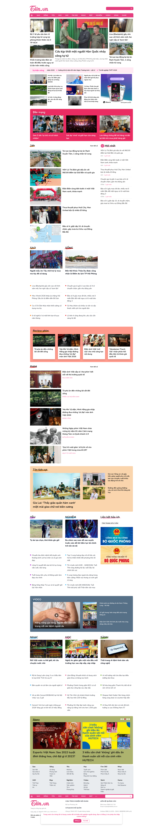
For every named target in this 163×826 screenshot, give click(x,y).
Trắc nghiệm (70, 781)
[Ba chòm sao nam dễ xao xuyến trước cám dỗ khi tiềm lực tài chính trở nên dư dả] (81, 529)
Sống (46, 15)
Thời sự (34, 781)
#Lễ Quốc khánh (68, 437)
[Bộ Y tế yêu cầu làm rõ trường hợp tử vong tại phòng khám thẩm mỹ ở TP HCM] (42, 25)
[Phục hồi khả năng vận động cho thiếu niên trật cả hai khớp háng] (74, 101)
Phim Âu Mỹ (104, 768)
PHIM (33, 366)
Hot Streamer (122, 781)
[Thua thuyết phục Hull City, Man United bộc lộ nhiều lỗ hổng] (45, 215)
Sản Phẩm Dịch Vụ (106, 779)
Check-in (52, 770)
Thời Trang (53, 779)
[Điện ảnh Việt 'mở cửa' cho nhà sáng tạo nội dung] (94, 340)
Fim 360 (75, 15)
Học (60, 15)
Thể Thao (35, 779)
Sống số (103, 781)
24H (66, 15)
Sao (38, 15)
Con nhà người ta (89, 768)
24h (32, 145)
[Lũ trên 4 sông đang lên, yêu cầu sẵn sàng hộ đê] (38, 101)
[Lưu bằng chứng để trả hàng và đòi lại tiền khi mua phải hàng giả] (115, 124)
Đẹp (90, 15)
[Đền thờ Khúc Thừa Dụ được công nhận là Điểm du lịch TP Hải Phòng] (81, 259)
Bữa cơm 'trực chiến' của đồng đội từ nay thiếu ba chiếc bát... (104, 754)
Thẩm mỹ (53, 781)
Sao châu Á (36, 768)
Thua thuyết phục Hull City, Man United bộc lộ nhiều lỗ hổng (116, 170)
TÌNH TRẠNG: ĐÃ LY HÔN (110, 523)
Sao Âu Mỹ (35, 770)
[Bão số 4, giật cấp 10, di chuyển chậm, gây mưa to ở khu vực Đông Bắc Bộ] (45, 233)
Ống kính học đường (90, 772)
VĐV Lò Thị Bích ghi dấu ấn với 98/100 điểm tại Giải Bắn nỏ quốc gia (115, 151)
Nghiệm (99, 15)
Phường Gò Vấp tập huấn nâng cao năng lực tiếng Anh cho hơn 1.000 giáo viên (82, 707)
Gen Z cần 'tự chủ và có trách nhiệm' (45, 136)
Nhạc (83, 15)
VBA (51, 772)
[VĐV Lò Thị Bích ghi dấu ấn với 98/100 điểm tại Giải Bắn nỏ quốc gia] (45, 177)
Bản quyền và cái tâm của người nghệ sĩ (47, 685)
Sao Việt (35, 766)
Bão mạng (39, 112)
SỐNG (69, 248)
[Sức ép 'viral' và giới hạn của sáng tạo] (81, 124)
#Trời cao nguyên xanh (70, 397)
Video (108, 15)
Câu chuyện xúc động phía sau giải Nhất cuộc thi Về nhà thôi (54, 754)
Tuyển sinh (87, 766)
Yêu (53, 15)
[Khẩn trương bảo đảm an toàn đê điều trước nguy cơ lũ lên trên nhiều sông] (42, 51)
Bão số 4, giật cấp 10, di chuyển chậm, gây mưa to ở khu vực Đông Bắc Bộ (115, 202)
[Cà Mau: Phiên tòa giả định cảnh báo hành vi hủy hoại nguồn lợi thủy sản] (74, 90)
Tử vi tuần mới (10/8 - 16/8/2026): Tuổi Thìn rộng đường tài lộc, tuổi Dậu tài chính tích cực (82, 567)
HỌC (68, 637)
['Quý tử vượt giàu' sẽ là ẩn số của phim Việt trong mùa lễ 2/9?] (45, 454)
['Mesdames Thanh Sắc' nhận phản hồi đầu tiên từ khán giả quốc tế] (119, 340)
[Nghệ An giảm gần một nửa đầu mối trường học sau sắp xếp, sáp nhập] (81, 649)
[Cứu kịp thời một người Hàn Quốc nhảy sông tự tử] (81, 34)
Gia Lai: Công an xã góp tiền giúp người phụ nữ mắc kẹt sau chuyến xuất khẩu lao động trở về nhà (119, 477)
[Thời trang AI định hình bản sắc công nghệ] (117, 649)
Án (33, 783)
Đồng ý (77, 821)
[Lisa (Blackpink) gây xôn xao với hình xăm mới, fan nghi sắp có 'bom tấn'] (121, 25)
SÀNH (104, 637)
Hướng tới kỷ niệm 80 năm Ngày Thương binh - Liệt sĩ (59, 70)
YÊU (32, 517)
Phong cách (53, 768)
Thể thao (86, 785)
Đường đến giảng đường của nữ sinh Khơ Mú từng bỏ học (119, 490)
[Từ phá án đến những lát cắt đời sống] (44, 340)
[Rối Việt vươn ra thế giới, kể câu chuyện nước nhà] (46, 649)
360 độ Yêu (70, 770)
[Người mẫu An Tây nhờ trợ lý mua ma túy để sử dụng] (46, 259)
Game (124, 15)
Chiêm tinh (70, 779)
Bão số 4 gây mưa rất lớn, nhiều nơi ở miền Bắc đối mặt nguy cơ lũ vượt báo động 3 (81, 298)
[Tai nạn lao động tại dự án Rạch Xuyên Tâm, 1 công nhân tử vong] (121, 48)
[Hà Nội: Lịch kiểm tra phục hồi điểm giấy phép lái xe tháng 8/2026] (38, 79)
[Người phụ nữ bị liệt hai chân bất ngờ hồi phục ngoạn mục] (74, 79)
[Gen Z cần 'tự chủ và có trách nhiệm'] (48, 124)
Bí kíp (85, 770)
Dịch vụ (103, 783)
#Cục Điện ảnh (67, 378)
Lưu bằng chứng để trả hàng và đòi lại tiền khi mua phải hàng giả (115, 136)
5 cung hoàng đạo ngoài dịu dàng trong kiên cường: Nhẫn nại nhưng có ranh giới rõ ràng (82, 577)
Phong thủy (70, 785)
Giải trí (86, 781)
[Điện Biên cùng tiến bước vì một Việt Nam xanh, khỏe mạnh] (45, 196)
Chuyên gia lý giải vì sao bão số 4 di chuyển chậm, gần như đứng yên (114, 180)
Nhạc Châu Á (122, 768)
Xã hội (86, 783)
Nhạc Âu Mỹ (122, 770)
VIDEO (37, 599)
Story (36, 719)
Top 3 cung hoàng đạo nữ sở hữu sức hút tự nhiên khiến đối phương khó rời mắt (81, 557)
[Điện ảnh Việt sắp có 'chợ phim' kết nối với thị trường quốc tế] (45, 379)
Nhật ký (69, 766)
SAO (33, 248)
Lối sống (52, 766)
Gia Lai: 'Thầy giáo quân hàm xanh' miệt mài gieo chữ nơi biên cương (54, 505)
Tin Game (121, 779)
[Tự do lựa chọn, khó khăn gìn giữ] (46, 529)
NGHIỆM (70, 517)
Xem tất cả (94, 146)
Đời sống (86, 779)
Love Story (70, 768)
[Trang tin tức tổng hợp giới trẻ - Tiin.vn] (39, 8)
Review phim (41, 330)
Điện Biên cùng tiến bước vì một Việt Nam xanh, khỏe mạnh (114, 161)
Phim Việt (104, 766)
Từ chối (85, 821)
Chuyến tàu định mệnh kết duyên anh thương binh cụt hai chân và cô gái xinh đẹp (47, 557)
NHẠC (34, 637)
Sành (116, 15)
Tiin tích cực (40, 469)
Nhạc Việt (121, 766)
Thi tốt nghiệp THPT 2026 (91, 70)
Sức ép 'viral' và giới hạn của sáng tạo (80, 136)
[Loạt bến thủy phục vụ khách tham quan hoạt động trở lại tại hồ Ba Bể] (38, 90)
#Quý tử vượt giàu (69, 453)
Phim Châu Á (105, 770)
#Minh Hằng (66, 418)
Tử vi (68, 783)
